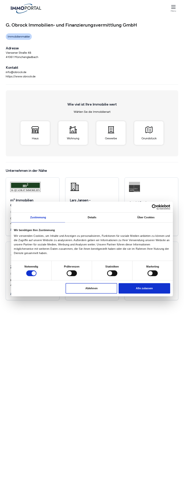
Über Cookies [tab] (146, 217)
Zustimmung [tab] (38, 217)
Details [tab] (92, 217)
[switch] (72, 273)
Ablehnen (91, 288)
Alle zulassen (144, 288)
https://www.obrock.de (21, 76)
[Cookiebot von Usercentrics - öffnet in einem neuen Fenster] (154, 207)
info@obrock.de (16, 72)
